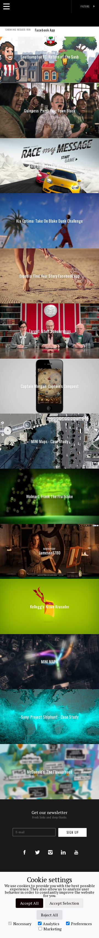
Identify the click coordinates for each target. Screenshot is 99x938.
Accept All (29, 903)
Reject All (49, 914)
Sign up (72, 832)
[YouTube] (76, 847)
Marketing (52, 928)
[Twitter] (37, 847)
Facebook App (45, 30)
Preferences (81, 923)
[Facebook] (24, 847)
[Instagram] (50, 847)
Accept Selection (64, 903)
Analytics (51, 923)
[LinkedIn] (63, 847)
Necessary (22, 923)
